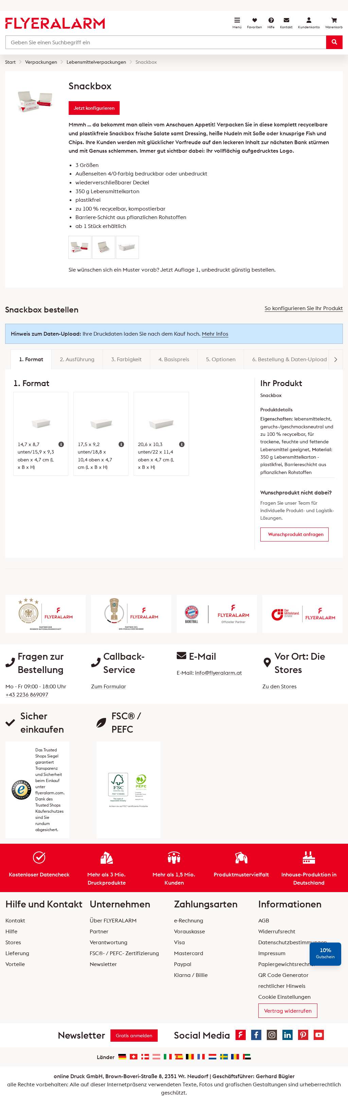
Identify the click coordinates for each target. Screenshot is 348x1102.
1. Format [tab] (31, 359)
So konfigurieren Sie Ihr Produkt (304, 308)
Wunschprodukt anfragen (296, 534)
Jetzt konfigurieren (94, 108)
